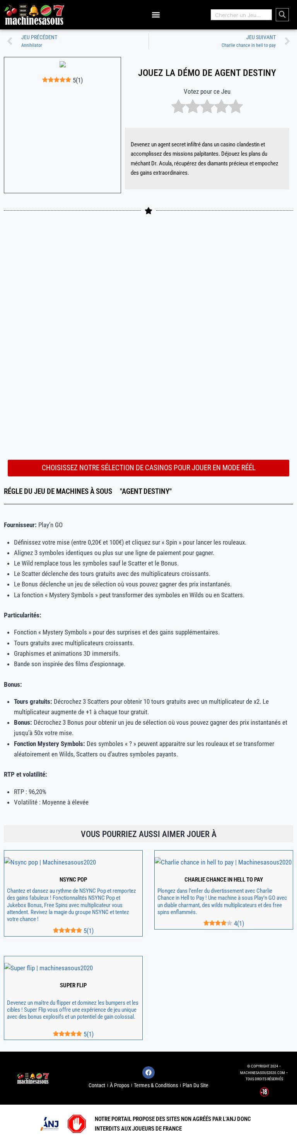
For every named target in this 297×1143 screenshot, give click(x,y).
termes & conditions (156, 1085)
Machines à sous (84, 491)
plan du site (195, 1085)
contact (97, 1085)
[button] (155, 15)
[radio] (178, 108)
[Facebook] (148, 1072)
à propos (119, 1085)
